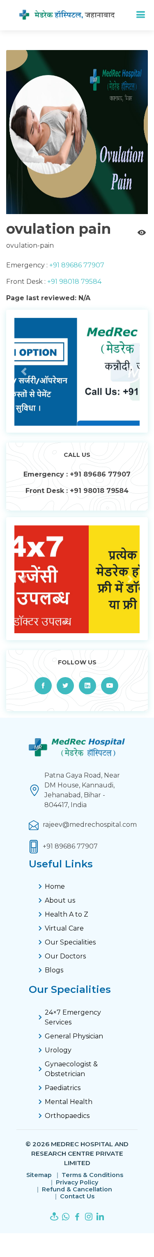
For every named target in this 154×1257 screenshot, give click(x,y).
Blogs (54, 970)
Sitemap (39, 1175)
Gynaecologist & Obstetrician (71, 1069)
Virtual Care (64, 928)
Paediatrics (62, 1088)
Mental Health (68, 1102)
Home (55, 886)
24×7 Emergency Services (73, 1017)
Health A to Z (66, 914)
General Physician (74, 1036)
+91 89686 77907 (76, 265)
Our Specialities (70, 942)
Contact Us (77, 1196)
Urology (58, 1050)
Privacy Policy (77, 1182)
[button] (23, 372)
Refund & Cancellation (77, 1189)
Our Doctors (65, 956)
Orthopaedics (67, 1116)
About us (60, 900)
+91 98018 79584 (73, 281)
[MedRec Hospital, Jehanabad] (73, 15)
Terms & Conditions (92, 1175)
